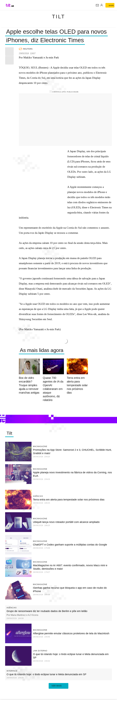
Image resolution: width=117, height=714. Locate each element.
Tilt (58, 16)
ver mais (57, 686)
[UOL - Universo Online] (12, 6)
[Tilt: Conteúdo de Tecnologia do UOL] (8, 5)
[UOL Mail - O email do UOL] (97, 5)
